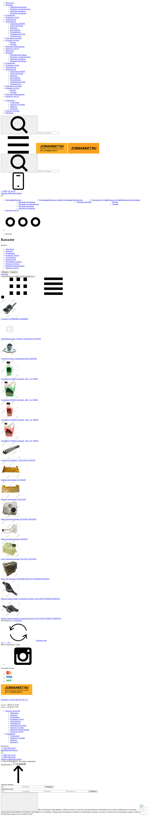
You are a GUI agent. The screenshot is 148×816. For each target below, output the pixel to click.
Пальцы (13, 44)
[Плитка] (18, 294)
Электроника (11, 19)
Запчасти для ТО (12, 49)
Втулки (13, 42)
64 (17, 621)
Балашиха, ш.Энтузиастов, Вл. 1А (14, 700)
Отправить (49, 787)
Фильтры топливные (18, 13)
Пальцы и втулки (12, 40)
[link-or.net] (19, 765)
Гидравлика (10, 15)
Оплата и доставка (17, 104)
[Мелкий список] (53, 294)
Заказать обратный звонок (11, 193)
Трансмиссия (11, 22)
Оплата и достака (12, 111)
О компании (10, 734)
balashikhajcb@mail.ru (9, 750)
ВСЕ (20, 621)
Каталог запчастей (13, 711)
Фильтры (9, 5)
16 (14, 621)
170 (8, 642)
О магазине (10, 100)
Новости (13, 107)
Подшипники (15, 32)
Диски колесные (16, 26)
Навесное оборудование (15, 46)
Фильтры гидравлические (20, 9)
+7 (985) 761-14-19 (8, 191)
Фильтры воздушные (18, 7)
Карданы (13, 28)
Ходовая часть (15, 36)
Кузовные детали (12, 17)
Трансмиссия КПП (17, 24)
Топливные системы (14, 38)
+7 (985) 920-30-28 (8, 757)
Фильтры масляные (17, 11)
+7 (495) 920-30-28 (8, 748)
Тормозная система (17, 34)
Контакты (14, 109)
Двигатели (10, 3)
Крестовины (15, 30)
